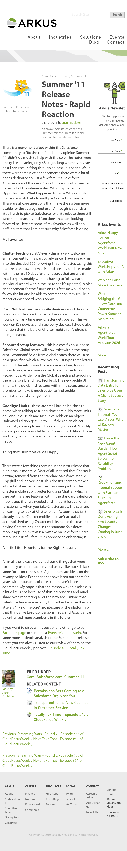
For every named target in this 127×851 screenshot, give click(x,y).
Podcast (50, 804)
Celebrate (11, 823)
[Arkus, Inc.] (33, 23)
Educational (32, 804)
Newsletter (93, 812)
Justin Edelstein (72, 123)
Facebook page (14, 633)
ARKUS (9, 786)
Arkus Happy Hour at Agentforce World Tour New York (110, 243)
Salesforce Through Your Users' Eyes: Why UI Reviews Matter (110, 420)
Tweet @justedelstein (64, 633)
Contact (116, 42)
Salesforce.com (59, 76)
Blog (94, 42)
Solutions (90, 36)
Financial (30, 793)
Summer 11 (78, 76)
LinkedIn (71, 799)
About (34, 36)
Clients (30, 786)
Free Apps (52, 793)
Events (117, 36)
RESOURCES (53, 786)
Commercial (32, 810)
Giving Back (12, 817)
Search (117, 14)
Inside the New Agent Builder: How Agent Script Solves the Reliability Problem (108, 454)
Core (45, 76)
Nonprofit (31, 799)
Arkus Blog (52, 799)
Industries (60, 36)
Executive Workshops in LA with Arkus (111, 267)
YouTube (71, 804)
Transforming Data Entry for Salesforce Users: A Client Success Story (111, 391)
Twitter (70, 793)
